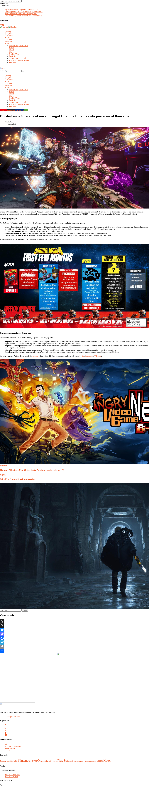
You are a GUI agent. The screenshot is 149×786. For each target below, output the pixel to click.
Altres (7, 44)
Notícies (8, 31)
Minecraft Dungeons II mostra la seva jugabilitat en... (24, 16)
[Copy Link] (74, 647)
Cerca (25, 610)
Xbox (7, 37)
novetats (35, 356)
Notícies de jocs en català (18, 46)
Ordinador (8, 39)
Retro (94, 761)
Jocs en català (10, 748)
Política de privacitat (12, 775)
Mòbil (11, 50)
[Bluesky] (74, 630)
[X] (74, 621)
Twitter (81, 356)
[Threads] (74, 626)
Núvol (11, 52)
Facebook (89, 356)
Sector (11, 48)
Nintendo (8, 33)
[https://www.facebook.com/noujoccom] (5, 731)
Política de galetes (11, 777)
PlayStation (9, 35)
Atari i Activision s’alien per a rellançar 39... (21, 14)
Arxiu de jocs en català (17, 58)
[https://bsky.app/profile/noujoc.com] (5, 727)
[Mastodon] (74, 634)
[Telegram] (74, 642)
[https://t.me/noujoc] (6, 733)
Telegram (97, 356)
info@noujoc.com (13, 717)
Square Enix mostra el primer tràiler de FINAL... (22, 9)
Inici (6, 744)
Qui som (12, 62)
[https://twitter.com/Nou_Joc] (6, 724)
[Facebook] (74, 638)
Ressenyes (8, 41)
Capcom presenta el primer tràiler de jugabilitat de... (23, 12)
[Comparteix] (74, 651)
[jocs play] (74, 701)
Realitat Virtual (14, 54)
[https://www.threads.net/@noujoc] (5, 729)
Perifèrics (12, 56)
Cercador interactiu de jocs (19, 60)
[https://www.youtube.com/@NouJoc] (6, 735)
